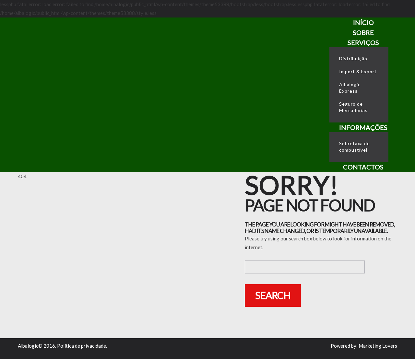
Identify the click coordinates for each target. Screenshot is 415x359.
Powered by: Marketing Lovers (364, 346)
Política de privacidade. (82, 346)
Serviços (363, 42)
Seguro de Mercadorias (353, 107)
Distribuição (353, 58)
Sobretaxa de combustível (354, 147)
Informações (363, 127)
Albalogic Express (350, 88)
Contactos (363, 167)
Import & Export (358, 71)
